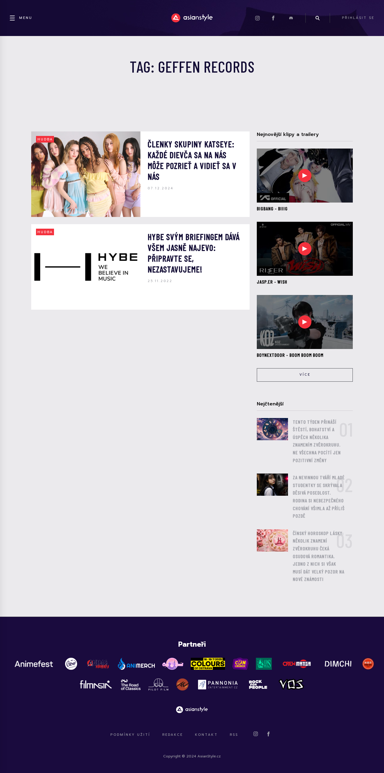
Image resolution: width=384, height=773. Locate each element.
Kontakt (206, 734)
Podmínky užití (130, 734)
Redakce (172, 734)
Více (304, 374)
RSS (234, 734)
